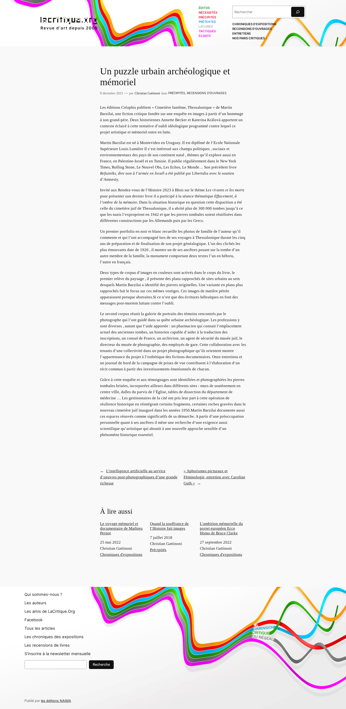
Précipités (176, 93)
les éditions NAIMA (56, 701)
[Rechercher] (297, 12)
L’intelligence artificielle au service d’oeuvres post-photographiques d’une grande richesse (138, 477)
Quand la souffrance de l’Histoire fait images (169, 526)
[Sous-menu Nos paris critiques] (266, 38)
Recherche (101, 664)
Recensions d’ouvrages (206, 93)
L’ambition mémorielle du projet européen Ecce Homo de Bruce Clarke (221, 528)
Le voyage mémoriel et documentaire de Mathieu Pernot (121, 528)
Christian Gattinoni (147, 93)
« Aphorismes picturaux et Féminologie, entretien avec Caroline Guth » (214, 477)
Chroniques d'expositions (121, 554)
